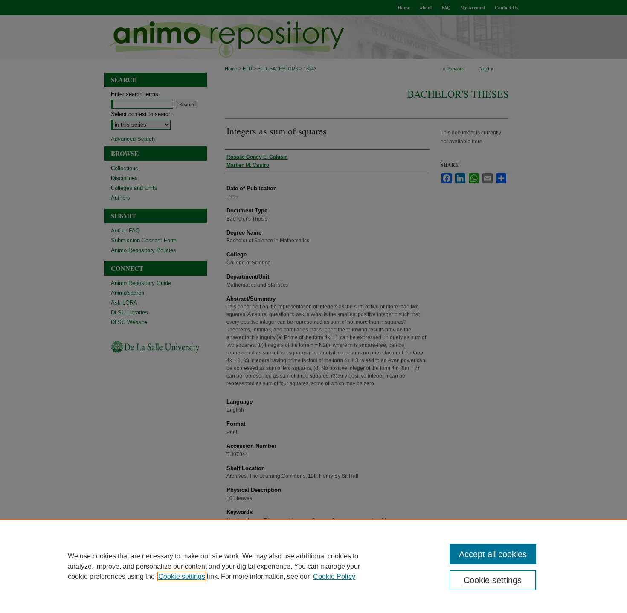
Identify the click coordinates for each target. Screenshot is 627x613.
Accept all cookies (493, 554)
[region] (313, 566)
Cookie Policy (334, 576)
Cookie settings (181, 576)
